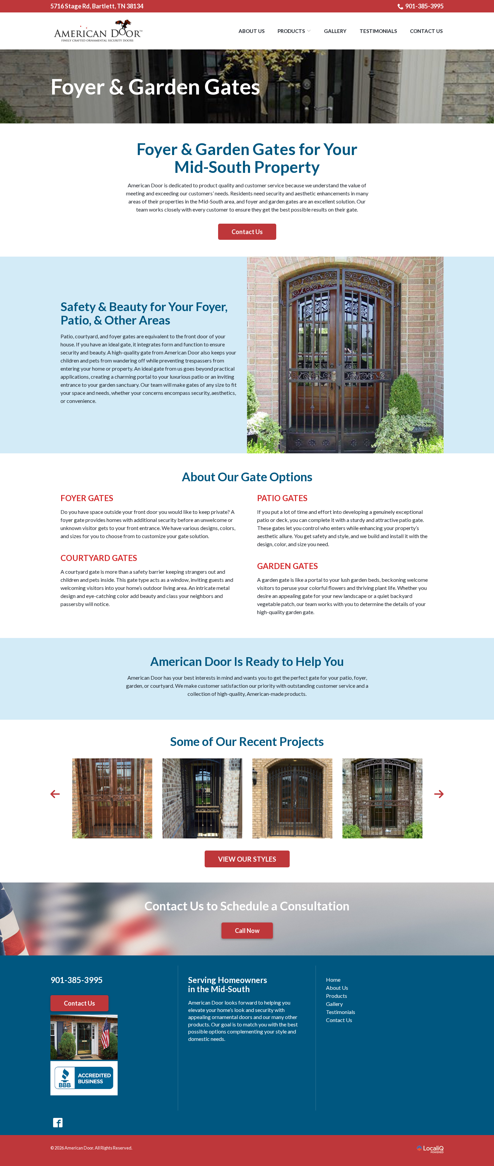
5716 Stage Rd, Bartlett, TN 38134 (96, 6)
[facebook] (57, 1123)
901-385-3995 (424, 6)
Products (291, 31)
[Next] (438, 794)
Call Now (247, 930)
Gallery (335, 31)
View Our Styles (247, 859)
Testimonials (378, 31)
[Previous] (56, 794)
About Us (251, 31)
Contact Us (426, 31)
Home (333, 979)
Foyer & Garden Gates (155, 86)
